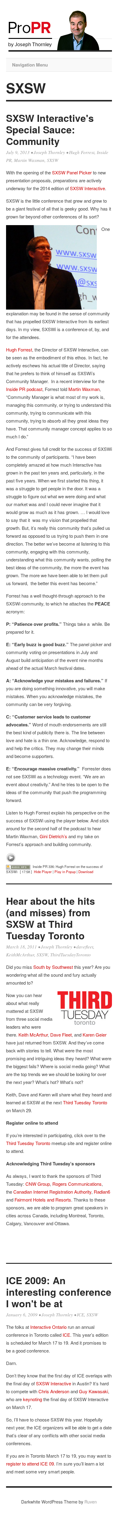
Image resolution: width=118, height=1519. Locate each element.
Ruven (90, 1502)
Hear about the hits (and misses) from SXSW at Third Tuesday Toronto (50, 918)
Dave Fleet (61, 1034)
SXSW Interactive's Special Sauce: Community (50, 129)
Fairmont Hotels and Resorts (43, 1199)
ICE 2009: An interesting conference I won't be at (58, 1291)
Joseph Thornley (49, 152)
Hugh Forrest (81, 152)
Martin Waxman (29, 160)
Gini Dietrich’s (53, 836)
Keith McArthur (33, 1034)
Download (85, 871)
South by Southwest (53, 967)
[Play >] (11, 857)
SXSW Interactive (87, 188)
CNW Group (37, 1184)
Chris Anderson (53, 1391)
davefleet (84, 947)
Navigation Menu (30, 64)
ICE (80, 1315)
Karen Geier (95, 1034)
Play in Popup (65, 871)
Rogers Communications (77, 1184)
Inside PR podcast (24, 389)
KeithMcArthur (20, 955)
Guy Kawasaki (93, 1391)
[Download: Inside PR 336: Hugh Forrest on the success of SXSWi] (18, 866)
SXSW (52, 160)
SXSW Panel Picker (71, 172)
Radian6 (102, 1191)
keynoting (32, 1399)
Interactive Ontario (48, 1327)
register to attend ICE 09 (30, 1463)
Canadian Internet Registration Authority (52, 1191)
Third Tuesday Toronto (85, 1102)
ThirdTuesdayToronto (70, 955)
